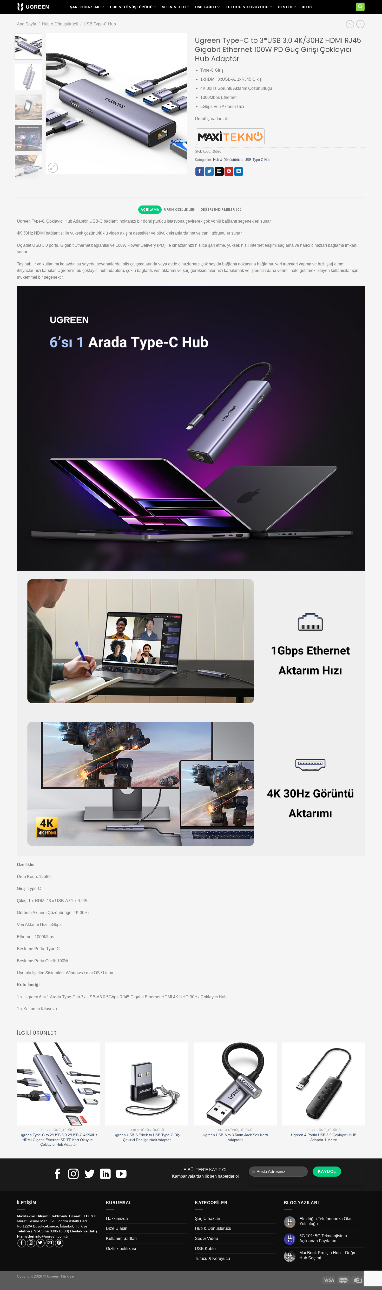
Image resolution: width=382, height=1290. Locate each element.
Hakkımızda (117, 1218)
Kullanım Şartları (121, 1238)
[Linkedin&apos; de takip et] (105, 1175)
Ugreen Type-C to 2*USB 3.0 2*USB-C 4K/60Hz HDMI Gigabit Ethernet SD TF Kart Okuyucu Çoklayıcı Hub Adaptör (58, 1140)
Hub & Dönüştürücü (131, 7)
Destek (285, 7)
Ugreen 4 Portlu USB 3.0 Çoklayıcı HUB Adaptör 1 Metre (323, 1137)
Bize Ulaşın (116, 1228)
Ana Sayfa (26, 24)
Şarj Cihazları (85, 7)
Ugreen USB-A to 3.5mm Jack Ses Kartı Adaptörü (235, 1137)
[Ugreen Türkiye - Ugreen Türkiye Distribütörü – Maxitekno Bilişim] (33, 7)
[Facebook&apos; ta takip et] (57, 1175)
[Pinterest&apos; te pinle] (229, 171)
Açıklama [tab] (150, 209)
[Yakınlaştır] (53, 168)
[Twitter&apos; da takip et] (89, 1175)
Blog (307, 7)
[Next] (177, 104)
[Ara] (360, 7)
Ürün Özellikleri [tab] (179, 209)
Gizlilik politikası (121, 1248)
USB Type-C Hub (100, 24)
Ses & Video (174, 7)
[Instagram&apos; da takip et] (73, 1175)
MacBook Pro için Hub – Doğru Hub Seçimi (328, 1255)
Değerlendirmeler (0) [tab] (221, 209)
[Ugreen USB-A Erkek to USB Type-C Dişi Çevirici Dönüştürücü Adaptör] (146, 1084)
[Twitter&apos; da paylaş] (209, 171)
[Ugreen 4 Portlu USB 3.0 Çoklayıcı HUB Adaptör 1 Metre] (323, 1084)
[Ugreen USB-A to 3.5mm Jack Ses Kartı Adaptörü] (235, 1084)
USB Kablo (205, 7)
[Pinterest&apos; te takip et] (59, 1243)
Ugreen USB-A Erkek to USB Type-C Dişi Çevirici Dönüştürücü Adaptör (147, 1137)
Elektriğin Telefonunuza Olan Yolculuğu (326, 1221)
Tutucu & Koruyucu (247, 7)
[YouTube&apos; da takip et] (121, 1175)
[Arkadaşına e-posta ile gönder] (219, 171)
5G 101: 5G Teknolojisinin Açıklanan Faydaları (323, 1238)
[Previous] (55, 104)
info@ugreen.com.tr (51, 1236)
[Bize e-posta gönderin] (49, 1243)
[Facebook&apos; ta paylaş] (199, 171)
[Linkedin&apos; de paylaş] (238, 171)
